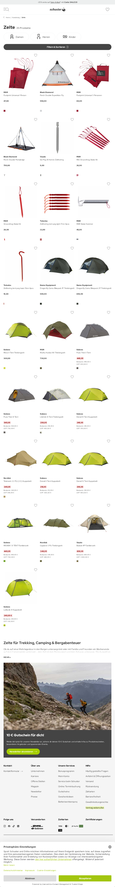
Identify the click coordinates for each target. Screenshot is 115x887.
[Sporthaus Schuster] (57, 10)
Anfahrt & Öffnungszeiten (98, 776)
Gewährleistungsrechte (97, 802)
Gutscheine (63, 791)
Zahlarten (90, 791)
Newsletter (36, 791)
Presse (34, 796)
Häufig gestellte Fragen (97, 771)
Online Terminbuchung (69, 786)
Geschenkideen (66, 796)
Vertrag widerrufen (95, 807)
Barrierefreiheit (93, 796)
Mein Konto (63, 776)
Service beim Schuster (69, 781)
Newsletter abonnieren (21, 751)
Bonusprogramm (66, 771)
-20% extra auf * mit (57, 2)
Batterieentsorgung (67, 801)
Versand (90, 781)
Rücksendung (92, 786)
